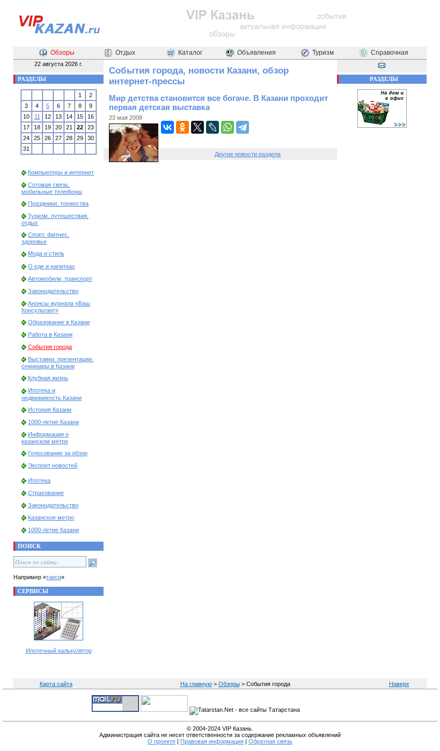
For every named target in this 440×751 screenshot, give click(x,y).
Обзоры (62, 52)
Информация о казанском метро (45, 437)
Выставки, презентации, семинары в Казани (57, 362)
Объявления (256, 52)
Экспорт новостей (52, 465)
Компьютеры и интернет (61, 172)
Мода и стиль (46, 253)
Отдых (125, 52)
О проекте (161, 741)
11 (37, 116)
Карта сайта (56, 684)
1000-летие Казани (53, 422)
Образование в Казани (59, 322)
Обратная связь (270, 741)
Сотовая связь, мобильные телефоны (51, 188)
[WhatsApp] (227, 127)
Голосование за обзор (57, 453)
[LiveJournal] (212, 127)
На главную (196, 684)
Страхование (46, 493)
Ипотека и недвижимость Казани (51, 393)
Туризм (323, 52)
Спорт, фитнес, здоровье (45, 238)
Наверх (399, 684)
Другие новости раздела (248, 154)
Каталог (190, 52)
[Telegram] (242, 127)
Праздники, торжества (58, 203)
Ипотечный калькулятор (59, 650)
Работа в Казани (50, 334)
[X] (197, 127)
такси (53, 577)
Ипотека (39, 480)
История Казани (49, 409)
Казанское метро (51, 517)
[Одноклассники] (182, 127)
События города (50, 347)
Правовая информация (212, 741)
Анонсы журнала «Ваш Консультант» (55, 306)
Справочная (389, 52)
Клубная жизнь (48, 378)
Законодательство (53, 291)
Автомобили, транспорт (60, 278)
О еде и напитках (51, 266)
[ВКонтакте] (167, 127)
